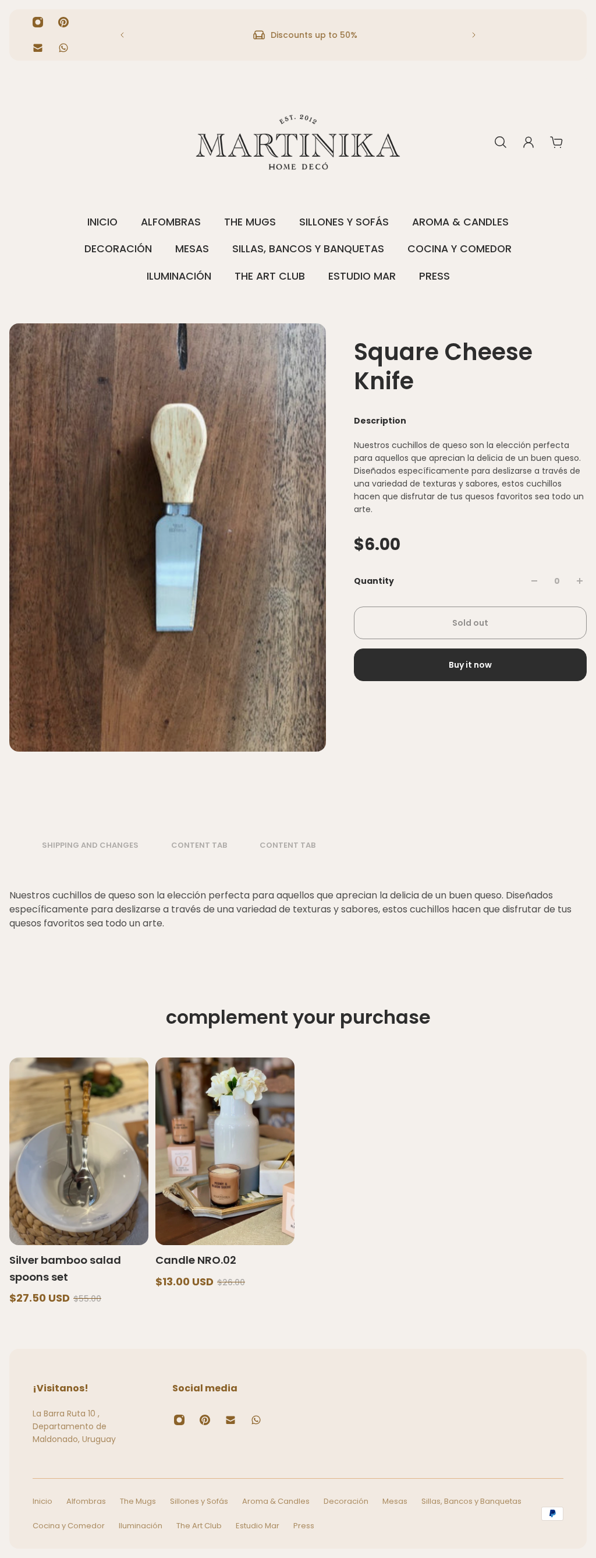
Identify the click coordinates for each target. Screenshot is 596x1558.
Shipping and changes (90, 845)
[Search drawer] (501, 142)
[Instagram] (38, 22)
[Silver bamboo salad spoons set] (78, 1152)
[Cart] (556, 142)
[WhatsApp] (63, 48)
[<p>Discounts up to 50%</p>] (298, 35)
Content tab (199, 845)
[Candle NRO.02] (225, 1152)
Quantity (374, 581)
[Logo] (298, 142)
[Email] (38, 48)
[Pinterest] (63, 22)
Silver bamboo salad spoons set (65, 1268)
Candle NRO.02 (195, 1260)
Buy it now (470, 665)
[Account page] (528, 142)
